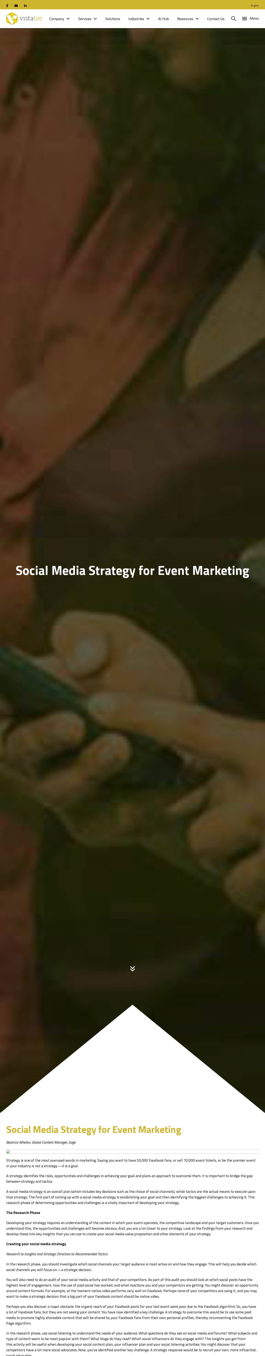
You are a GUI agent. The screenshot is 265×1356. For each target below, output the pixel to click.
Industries (136, 19)
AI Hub (163, 19)
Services (84, 19)
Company (56, 19)
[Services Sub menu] (95, 18)
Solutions (112, 19)
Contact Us (215, 19)
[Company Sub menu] (68, 18)
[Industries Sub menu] (148, 18)
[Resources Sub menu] (197, 18)
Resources (185, 19)
